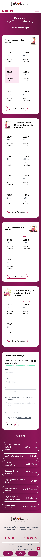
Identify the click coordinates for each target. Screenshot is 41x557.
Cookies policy (27, 549)
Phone (7, 388)
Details (20, 398)
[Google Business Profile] (35, 538)
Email (7, 378)
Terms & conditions (15, 549)
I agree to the (19, 418)
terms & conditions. (24, 418)
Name (7, 369)
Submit (9, 424)
